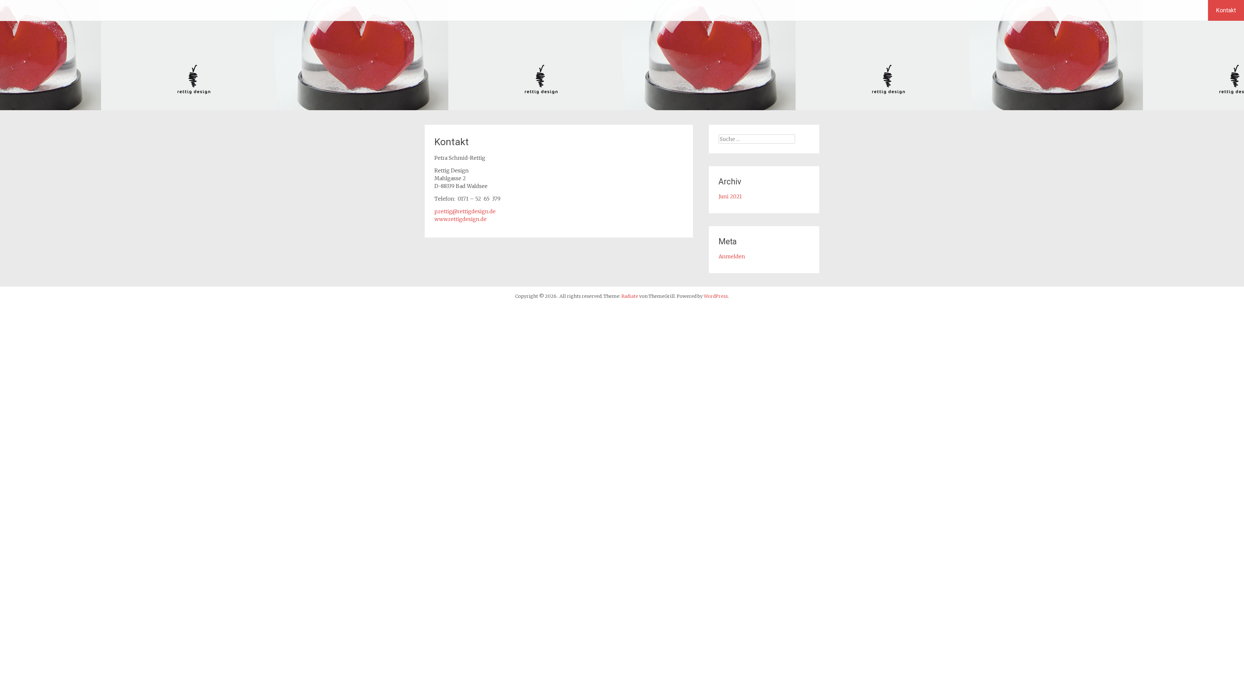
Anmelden (732, 256)
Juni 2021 (730, 196)
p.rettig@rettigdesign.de (465, 211)
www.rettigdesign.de (460, 219)
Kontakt (1226, 10)
